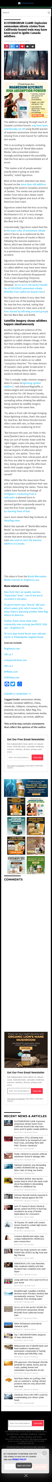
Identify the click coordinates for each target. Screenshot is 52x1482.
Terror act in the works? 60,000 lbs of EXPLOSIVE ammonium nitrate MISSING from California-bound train (25, 288)
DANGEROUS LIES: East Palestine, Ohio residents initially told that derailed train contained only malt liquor (29, 1267)
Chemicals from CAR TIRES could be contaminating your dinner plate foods (31, 1397)
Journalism (19, 713)
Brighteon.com (31, 580)
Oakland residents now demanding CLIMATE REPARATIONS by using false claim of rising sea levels (30, 1168)
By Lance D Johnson (32, 1201)
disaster (43, 706)
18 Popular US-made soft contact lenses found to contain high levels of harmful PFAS (30, 1225)
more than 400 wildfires (33, 184)
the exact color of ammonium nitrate (25, 230)
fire (39, 710)
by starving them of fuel (17, 511)
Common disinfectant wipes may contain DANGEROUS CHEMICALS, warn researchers (29, 1239)
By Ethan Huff (29, 1149)
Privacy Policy (19, 1459)
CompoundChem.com (15, 660)
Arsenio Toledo (23, 41)
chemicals (9, 706)
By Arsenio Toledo (31, 1132)
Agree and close (23, 1465)
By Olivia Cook (30, 1160)
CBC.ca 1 (8, 654)
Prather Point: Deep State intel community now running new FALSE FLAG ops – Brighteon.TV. (25, 624)
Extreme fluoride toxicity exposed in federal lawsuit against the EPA (30, 1196)
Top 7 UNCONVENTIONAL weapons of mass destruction (30, 1336)
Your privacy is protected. (16, 766)
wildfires (39, 716)
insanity (8, 713)
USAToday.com (11, 677)
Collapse (20, 706)
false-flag (31, 710)
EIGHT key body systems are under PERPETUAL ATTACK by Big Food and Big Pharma (30, 1252)
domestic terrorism (14, 710)
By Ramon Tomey (31, 1275)
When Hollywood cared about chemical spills (27, 1325)
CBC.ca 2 (8, 666)
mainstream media (36, 713)
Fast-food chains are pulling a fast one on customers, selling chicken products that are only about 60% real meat (30, 1382)
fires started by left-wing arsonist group (25, 311)
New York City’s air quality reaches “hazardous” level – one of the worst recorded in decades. (23, 595)
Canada (8, 703)
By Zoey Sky (29, 1244)
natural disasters (13, 716)
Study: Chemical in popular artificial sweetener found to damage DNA (30, 1155)
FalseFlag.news (12, 520)
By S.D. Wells (29, 1217)
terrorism (28, 716)
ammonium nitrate (31, 699)
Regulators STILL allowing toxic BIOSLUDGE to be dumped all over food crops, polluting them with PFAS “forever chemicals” (30, 1141)
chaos (37, 703)
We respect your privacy (38, 1439)
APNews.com (11, 671)
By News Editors (30, 1190)
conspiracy (31, 706)
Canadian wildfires (23, 703)
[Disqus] (26, 920)
